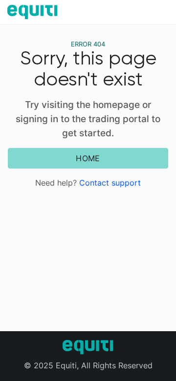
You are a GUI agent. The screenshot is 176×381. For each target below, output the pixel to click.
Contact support (110, 183)
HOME (88, 158)
